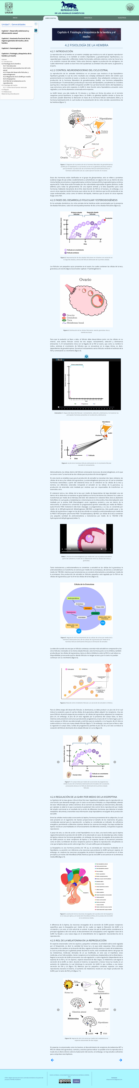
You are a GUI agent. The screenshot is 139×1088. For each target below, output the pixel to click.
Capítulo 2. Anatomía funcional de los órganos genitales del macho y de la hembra (16, 40)
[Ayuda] (86, 356)
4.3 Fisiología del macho (9, 85)
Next (114, 762)
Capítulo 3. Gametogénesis (12, 48)
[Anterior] (52, 1060)
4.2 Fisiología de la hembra (11, 64)
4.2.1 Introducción (9, 66)
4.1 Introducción (7, 61)
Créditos (76, 1081)
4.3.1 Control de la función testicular (15, 87)
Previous (58, 762)
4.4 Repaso (5, 89)
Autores (4, 59)
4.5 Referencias (7, 92)
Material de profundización (10, 94)
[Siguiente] (120, 1060)
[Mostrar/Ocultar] (35, 24)
